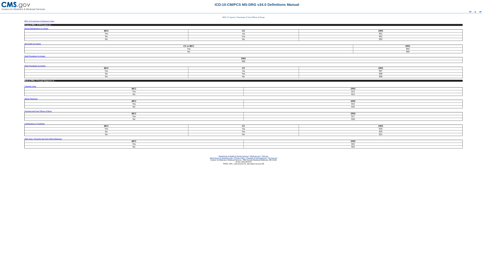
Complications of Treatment (34, 124)
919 (380, 129)
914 (353, 94)
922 (353, 144)
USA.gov (265, 156)
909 (380, 76)
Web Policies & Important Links (221, 158)
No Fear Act (273, 158)
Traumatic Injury (30, 86)
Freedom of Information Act (257, 158)
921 (380, 134)
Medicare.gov (255, 156)
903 (380, 39)
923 (353, 147)
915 (353, 104)
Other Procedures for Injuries (35, 66)
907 (380, 71)
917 (353, 116)
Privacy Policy (240, 158)
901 (380, 34)
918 (353, 119)
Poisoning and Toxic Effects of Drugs (38, 111)
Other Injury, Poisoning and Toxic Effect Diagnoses (43, 139)
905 (408, 52)
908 (380, 74)
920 (380, 132)
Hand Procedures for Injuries (34, 56)
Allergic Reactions (31, 99)
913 (353, 91)
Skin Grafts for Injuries (32, 44)
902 (380, 36)
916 (353, 107)
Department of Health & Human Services (234, 156)
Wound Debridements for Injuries (36, 28)
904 (408, 49)
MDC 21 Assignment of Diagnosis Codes (39, 21)
